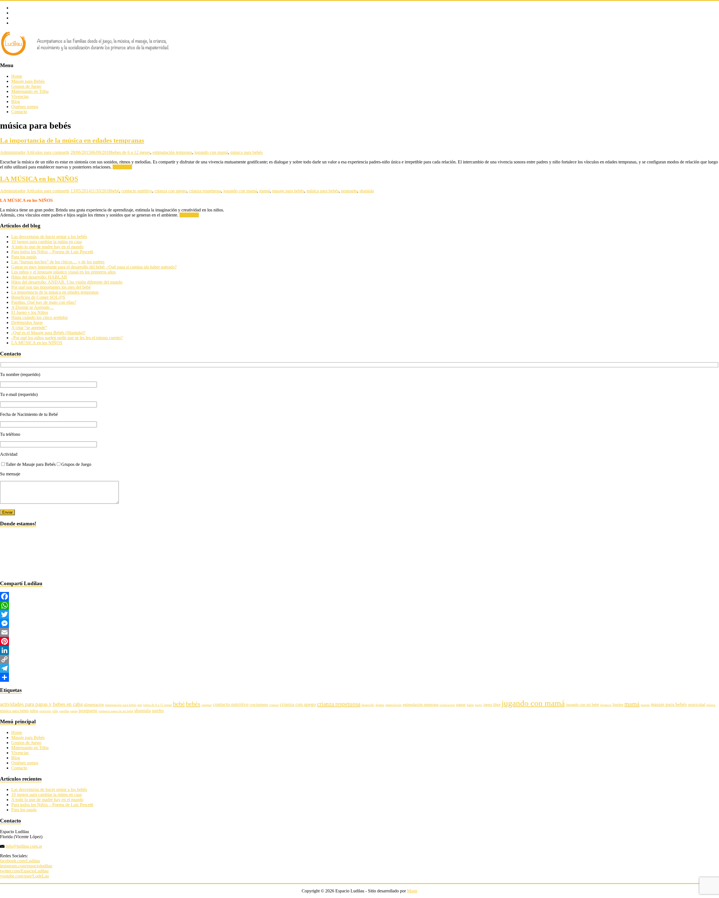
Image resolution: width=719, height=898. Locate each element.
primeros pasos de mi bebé (116, 711)
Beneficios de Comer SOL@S (38, 297)
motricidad (696, 704)
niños (34, 710)
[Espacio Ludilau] (85, 54)
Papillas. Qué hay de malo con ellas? (43, 302)
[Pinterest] (359, 641)
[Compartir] (359, 677)
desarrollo (367, 704)
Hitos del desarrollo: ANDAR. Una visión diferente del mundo (66, 282)
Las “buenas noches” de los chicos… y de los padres (57, 261)
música (710, 704)
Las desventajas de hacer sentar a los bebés (49, 236)
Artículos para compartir (47, 152)
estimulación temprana (172, 152)
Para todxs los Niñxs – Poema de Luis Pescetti (52, 251)
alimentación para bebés (120, 704)
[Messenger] (359, 623)
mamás (645, 704)
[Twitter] (359, 614)
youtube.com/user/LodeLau (24, 876)
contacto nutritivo (136, 190)
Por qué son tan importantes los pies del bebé (51, 287)
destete (380, 704)
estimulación (393, 704)
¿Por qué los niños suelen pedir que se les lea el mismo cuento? (67, 337)
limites (618, 704)
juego (478, 704)
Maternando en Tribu (30, 91)
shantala (367, 190)
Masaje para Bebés (28, 81)
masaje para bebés (288, 190)
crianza (274, 704)
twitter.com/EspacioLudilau (24, 871)
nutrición (45, 711)
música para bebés (246, 152)
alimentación (94, 704)
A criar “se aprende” (29, 327)
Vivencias (20, 96)
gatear (461, 704)
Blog (15, 101)
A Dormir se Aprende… (32, 307)
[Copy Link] (359, 659)
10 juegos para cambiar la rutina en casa (46, 241)
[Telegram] (359, 668)
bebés (193, 703)
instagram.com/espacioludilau (26, 865)
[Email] (359, 632)
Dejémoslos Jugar (27, 322)
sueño (158, 710)
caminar (206, 704)
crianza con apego (170, 190)
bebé (115, 190)
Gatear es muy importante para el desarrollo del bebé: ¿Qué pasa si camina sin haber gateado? (94, 267)
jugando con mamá (211, 152)
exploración (447, 704)
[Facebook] (359, 596)
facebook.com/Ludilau (20, 860)
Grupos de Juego (26, 86)
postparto (349, 190)
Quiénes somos (24, 106)
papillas (64, 711)
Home (16, 76)
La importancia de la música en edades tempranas (72, 140)
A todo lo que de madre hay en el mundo (47, 246)
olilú (55, 711)
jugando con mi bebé (582, 704)
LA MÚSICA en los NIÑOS (39, 179)
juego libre (491, 704)
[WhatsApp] (359, 605)
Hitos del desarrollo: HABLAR (39, 277)
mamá (264, 190)
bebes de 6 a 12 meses (130, 152)
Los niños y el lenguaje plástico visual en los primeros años (63, 272)
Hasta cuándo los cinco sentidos (39, 317)
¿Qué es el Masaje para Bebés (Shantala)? (48, 332)
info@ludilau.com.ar (24, 846)
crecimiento (259, 704)
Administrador (13, 152)
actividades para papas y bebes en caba (41, 704)
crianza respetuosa (205, 190)
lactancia (605, 704)
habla (470, 704)
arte (139, 704)
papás (74, 711)
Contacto (19, 111)
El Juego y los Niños (29, 312)
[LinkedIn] (359, 650)
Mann (412, 890)
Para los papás (24, 256)
